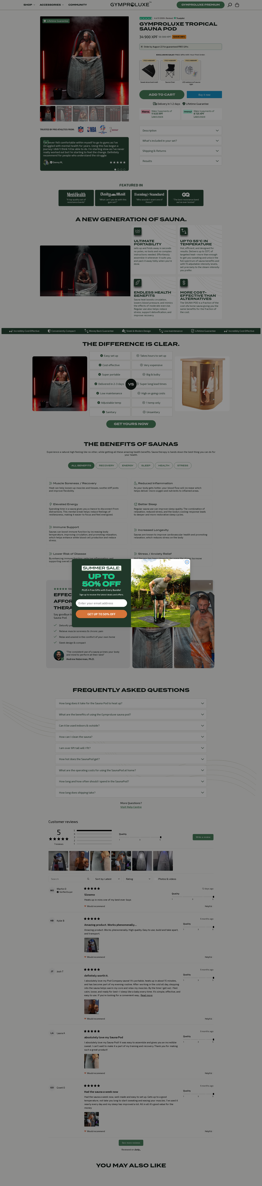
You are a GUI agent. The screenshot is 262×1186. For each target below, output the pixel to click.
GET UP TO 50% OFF (101, 614)
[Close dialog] (187, 562)
